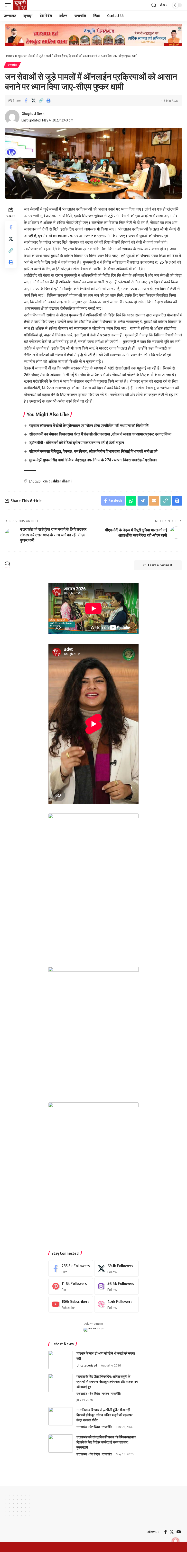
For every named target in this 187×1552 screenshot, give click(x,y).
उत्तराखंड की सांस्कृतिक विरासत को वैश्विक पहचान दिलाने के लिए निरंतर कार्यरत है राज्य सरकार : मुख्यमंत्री (106, 1442)
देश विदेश (95, 1393)
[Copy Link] (40, 100)
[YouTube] (178, 1532)
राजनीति (116, 1393)
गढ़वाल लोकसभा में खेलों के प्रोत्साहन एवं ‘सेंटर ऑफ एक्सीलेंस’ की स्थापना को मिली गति (89, 425)
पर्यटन (105, 1393)
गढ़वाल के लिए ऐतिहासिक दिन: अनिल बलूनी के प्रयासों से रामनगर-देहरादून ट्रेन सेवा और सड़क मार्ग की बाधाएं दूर (107, 1381)
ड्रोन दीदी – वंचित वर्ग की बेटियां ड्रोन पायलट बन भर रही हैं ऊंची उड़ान (76, 442)
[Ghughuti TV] (20, 5)
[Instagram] (116, 1286)
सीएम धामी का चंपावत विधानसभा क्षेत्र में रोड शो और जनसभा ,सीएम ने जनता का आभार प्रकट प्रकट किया (100, 434)
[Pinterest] (70, 1286)
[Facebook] (70, 1268)
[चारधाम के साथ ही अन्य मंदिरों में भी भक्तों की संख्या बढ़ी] (60, 1360)
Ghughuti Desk (33, 113)
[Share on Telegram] (143, 501)
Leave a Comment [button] (160, 565)
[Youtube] (70, 1304)
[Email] (154, 501)
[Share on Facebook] (25, 100)
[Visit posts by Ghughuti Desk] (12, 117)
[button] (9, 5)
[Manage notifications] (175, 1541)
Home (8, 56)
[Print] (48, 100)
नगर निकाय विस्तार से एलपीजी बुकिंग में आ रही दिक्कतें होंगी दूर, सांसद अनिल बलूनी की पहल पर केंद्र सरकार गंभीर (104, 1415)
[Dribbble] (116, 1304)
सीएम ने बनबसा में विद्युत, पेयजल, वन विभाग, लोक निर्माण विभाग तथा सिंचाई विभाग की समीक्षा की (93, 451)
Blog (18, 56)
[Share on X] (33, 100)
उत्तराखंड (12, 64)
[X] (116, 1268)
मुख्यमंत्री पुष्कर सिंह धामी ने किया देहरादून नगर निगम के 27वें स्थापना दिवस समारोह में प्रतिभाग (93, 459)
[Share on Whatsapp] (131, 501)
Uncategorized (86, 1365)
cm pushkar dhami (57, 481)
